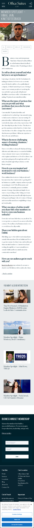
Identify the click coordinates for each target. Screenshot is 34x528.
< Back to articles (7, 273)
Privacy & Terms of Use (25, 498)
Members (5, 51)
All (4, 47)
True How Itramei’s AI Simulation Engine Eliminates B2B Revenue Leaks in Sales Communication (16, 308)
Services (4, 476)
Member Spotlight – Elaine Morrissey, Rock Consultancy (14, 338)
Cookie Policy (17, 509)
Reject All (17, 519)
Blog (3, 482)
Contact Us (5, 487)
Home (4, 474)
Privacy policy (6, 433)
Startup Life (10, 47)
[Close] (31, 504)
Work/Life (17, 47)
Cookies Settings (17, 514)
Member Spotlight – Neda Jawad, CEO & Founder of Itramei (16, 397)
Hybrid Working (26, 47)
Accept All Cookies (17, 524)
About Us (5, 484)
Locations (5, 479)
